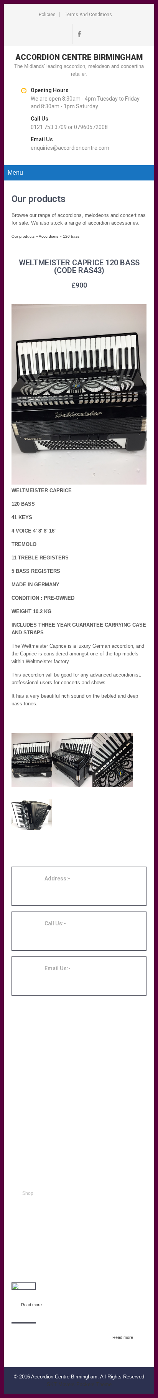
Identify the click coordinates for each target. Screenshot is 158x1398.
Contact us (33, 1221)
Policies (47, 14)
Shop (27, 1193)
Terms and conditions (88, 14)
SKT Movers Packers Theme (79, 1384)
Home (28, 1184)
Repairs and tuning (42, 1202)
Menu (15, 172)
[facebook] (79, 34)
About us (31, 1211)
